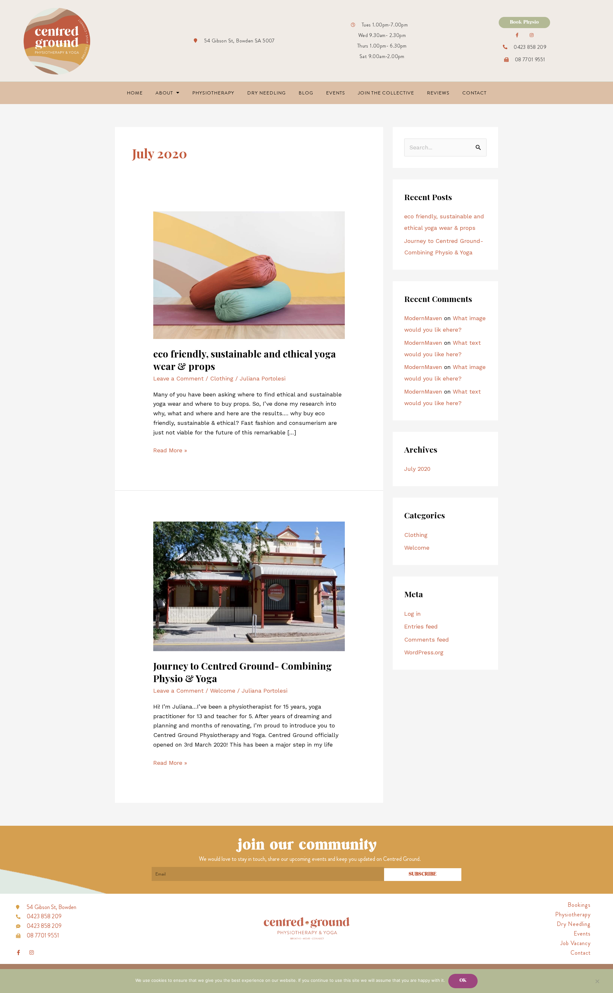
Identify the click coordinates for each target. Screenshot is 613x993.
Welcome (222, 690)
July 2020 (417, 468)
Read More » (170, 450)
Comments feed (426, 639)
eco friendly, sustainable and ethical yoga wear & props (244, 359)
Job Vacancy (575, 943)
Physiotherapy (213, 92)
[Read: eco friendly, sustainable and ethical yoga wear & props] (249, 274)
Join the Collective (386, 92)
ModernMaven (423, 318)
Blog (306, 92)
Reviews (438, 92)
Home (135, 92)
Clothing (221, 378)
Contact (474, 92)
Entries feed (421, 626)
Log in (412, 613)
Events (335, 92)
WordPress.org (423, 652)
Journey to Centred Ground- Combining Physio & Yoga (242, 672)
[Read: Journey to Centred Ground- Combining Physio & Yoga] (249, 585)
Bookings (579, 905)
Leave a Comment (178, 378)
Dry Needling (266, 92)
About (164, 92)
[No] (597, 981)
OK (462, 980)
